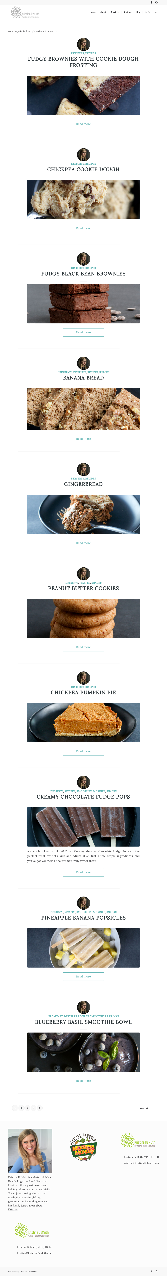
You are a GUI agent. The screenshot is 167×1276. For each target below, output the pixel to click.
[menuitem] (92, 12)
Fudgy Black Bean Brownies (83, 274)
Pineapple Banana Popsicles (83, 918)
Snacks (104, 372)
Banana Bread (83, 378)
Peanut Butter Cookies (83, 588)
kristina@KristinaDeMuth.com (34, 1253)
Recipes (90, 53)
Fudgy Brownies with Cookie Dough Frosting (83, 62)
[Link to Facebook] (151, 2)
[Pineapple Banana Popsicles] (83, 948)
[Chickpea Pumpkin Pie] (83, 722)
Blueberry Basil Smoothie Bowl (83, 1022)
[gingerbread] (83, 514)
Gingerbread (83, 484)
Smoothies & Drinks (90, 791)
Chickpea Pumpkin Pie (83, 692)
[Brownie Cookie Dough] (83, 95)
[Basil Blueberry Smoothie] (83, 1052)
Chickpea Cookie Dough (83, 169)
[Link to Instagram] (156, 2)
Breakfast (65, 372)
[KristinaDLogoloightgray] (25, 12)
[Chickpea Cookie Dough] (83, 199)
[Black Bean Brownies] (83, 303)
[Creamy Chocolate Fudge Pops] (83, 827)
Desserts (77, 53)
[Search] (155, 12)
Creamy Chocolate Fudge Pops (83, 797)
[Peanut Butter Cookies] (83, 618)
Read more (83, 124)
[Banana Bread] (83, 409)
